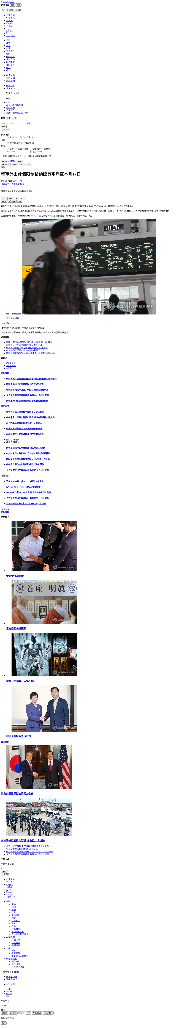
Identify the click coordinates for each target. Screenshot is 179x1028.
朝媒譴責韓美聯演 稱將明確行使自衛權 (24, 428)
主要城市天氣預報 (14, 105)
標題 (20, 137)
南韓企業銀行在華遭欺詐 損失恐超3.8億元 (25, 384)
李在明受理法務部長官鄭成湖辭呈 (22, 849)
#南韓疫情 (11, 365)
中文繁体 (10, 879)
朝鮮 (8, 54)
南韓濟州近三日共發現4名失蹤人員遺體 (23, 840)
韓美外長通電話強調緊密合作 (17, 793)
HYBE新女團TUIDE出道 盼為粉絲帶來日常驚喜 (28, 492)
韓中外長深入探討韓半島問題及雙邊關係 (25, 412)
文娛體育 (10, 51)
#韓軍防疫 (11, 363)
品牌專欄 (10, 937)
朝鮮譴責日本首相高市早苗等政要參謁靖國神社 (28, 453)
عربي (8, 890)
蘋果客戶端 (11, 979)
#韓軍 (9, 368)
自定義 (47, 149)
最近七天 (36, 149)
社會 (8, 48)
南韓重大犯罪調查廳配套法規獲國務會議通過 (27, 401)
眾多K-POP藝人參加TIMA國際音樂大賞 (25, 481)
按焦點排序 (29, 143)
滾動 (8, 40)
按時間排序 (15, 143)
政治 (8, 43)
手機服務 (10, 107)
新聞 (8, 901)
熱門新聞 (10, 78)
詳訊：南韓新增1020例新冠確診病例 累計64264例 (29, 342)
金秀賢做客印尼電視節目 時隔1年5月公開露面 (27, 395)
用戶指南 (16, 964)
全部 (12, 137)
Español (9, 892)
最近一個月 (23, 149)
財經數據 (10, 62)
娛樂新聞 (10, 81)
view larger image (13, 314)
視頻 (8, 70)
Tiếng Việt (10, 897)
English (9, 884)
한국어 (9, 882)
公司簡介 (10, 110)
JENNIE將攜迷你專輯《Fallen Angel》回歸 (26, 503)
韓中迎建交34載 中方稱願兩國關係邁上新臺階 (27, 846)
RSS (8, 102)
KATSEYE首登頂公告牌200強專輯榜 (23, 487)
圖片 (8, 67)
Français (9, 894)
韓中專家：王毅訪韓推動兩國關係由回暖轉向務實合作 (31, 379)
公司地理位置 (18, 967)
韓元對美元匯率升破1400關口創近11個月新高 (27, 390)
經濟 (8, 45)
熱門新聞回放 (18, 932)
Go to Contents (7, 2)
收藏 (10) (10, 85)
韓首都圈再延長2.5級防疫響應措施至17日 (25, 350)
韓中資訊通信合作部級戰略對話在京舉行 (25, 464)
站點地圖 (10, 984)
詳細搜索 (5, 130)
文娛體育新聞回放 (20, 934)
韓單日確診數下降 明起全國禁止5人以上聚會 (27, 348)
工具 (8, 948)
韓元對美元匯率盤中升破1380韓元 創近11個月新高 (29, 851)
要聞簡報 (10, 65)
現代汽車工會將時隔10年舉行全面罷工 (24, 423)
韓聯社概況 (11, 959)
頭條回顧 (10, 75)
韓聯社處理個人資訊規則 (17, 113)
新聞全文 (30, 137)
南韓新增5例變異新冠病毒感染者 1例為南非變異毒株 (30, 353)
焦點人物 (10, 59)
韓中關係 (10, 56)
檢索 (4, 126)
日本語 (9, 887)
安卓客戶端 (11, 977)
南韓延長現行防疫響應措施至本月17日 (24, 345)
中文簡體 (5, 874)
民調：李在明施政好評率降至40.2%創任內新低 (28, 459)
